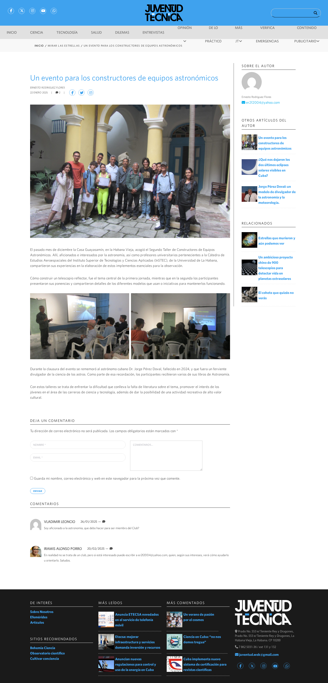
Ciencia (36, 32)
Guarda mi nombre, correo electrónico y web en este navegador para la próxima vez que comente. (107, 478)
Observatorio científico (47, 653)
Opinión (185, 28)
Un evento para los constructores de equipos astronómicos (274, 143)
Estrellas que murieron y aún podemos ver (276, 240)
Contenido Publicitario (305, 30)
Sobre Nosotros (41, 612)
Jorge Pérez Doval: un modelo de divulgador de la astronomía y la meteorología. (277, 194)
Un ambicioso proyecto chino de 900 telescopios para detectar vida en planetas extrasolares (275, 268)
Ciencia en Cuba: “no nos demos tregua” (202, 639)
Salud (96, 32)
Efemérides (38, 617)
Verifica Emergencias (267, 30)
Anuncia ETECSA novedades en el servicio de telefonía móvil (137, 619)
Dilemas (122, 32)
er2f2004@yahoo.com (152, 555)
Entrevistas (153, 32)
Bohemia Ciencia (42, 648)
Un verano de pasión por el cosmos (198, 617)
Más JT (238, 30)
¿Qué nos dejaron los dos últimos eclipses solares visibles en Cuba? (274, 167)
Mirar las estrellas (64, 45)
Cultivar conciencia (44, 658)
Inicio (12, 32)
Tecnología (67, 32)
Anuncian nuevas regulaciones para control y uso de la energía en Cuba (135, 664)
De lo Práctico (213, 30)
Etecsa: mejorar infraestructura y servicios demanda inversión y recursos (137, 642)
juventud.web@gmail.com (259, 654)
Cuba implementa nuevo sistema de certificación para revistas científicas (204, 664)
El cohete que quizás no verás (276, 295)
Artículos (37, 622)
